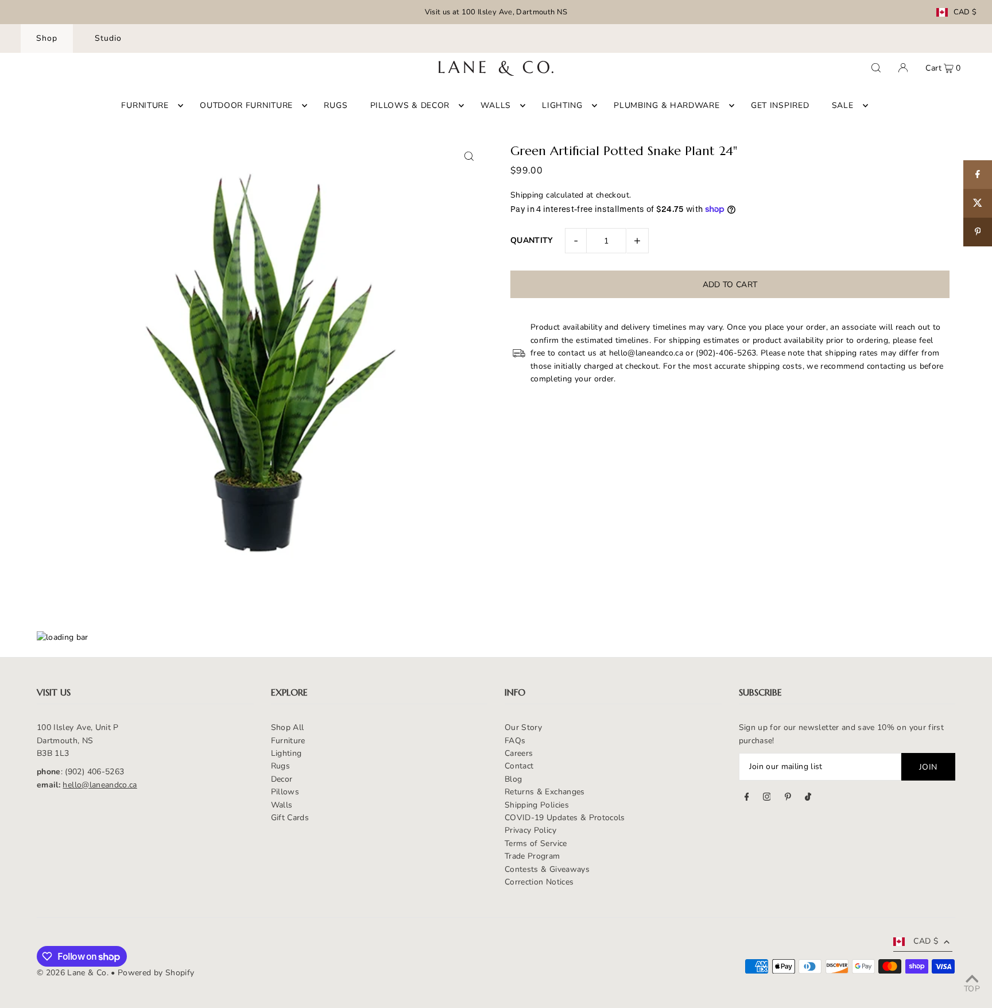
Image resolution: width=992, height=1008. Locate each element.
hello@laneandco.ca (100, 784)
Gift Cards (290, 817)
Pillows (285, 791)
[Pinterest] (788, 798)
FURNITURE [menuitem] (144, 105)
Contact (519, 765)
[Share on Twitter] (977, 203)
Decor (282, 779)
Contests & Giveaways (547, 869)
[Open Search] (876, 68)
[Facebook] (747, 798)
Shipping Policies (537, 805)
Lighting (286, 753)
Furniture (288, 740)
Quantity (531, 240)
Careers (519, 753)
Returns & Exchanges (545, 791)
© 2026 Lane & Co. (72, 972)
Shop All (287, 727)
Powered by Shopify (156, 972)
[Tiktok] (808, 798)
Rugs (280, 765)
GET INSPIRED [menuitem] (780, 105)
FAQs (515, 740)
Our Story (523, 727)
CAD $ (965, 12)
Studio (108, 38)
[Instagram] (767, 798)
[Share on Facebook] (977, 174)
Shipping (527, 195)
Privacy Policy (530, 830)
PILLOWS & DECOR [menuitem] (410, 105)
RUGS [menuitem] (335, 105)
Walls (282, 805)
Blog (513, 779)
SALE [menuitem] (843, 105)
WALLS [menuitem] (495, 105)
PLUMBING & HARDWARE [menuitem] (666, 105)
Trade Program (532, 856)
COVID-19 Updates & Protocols (565, 817)
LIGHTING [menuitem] (562, 105)
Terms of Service (536, 843)
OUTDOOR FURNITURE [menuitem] (246, 105)
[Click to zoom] (469, 156)
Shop (46, 38)
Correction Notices (539, 881)
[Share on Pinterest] (977, 232)
